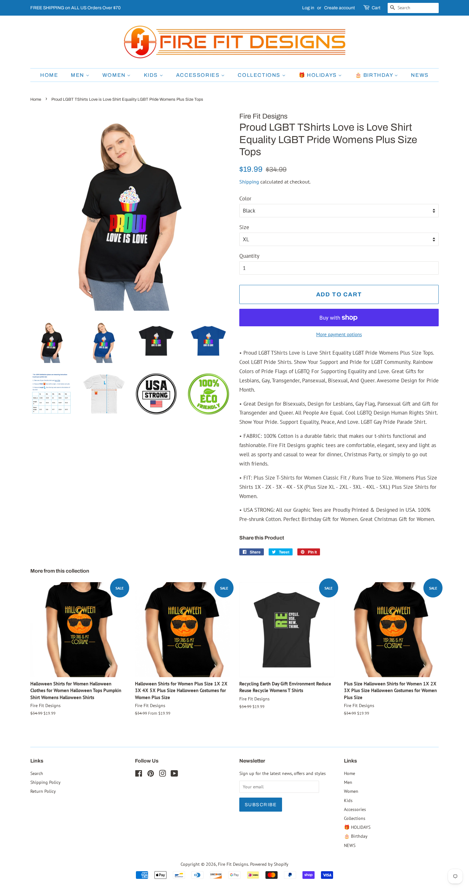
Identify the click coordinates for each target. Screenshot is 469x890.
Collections (260, 75)
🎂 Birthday (375, 75)
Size (244, 227)
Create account (339, 7)
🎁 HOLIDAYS (319, 75)
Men (78, 75)
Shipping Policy (45, 782)
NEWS (419, 75)
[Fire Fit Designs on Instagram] (162, 774)
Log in (308, 7)
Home (49, 75)
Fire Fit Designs (233, 864)
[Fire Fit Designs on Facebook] (138, 774)
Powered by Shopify (269, 864)
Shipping (249, 181)
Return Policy (43, 791)
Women (114, 75)
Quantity (249, 255)
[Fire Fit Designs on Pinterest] (150, 774)
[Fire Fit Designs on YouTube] (174, 774)
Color (245, 198)
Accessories (198, 75)
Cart (376, 7)
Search (36, 773)
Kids (152, 75)
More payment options (339, 334)
